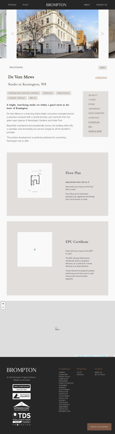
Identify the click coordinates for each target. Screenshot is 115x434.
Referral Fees (64, 411)
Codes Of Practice (66, 383)
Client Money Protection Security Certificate (64, 399)
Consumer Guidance (63, 386)
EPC (90, 127)
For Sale (12, 5)
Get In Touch (100, 374)
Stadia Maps (81, 356)
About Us (98, 372)
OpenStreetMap (102, 356)
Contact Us (101, 5)
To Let (25, 5)
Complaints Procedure (63, 380)
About (87, 5)
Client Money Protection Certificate (64, 392)
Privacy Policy (64, 377)
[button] (57, 329)
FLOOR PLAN (94, 122)
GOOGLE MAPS (95, 131)
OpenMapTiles (90, 356)
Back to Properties (16, 67)
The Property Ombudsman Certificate (64, 407)
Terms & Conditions (63, 373)
